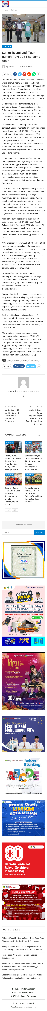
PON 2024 (17, 360)
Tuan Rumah (34, 360)
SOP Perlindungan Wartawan (23, 996)
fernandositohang (29, 1007)
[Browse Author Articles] (23, 382)
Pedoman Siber (28, 989)
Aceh (9, 360)
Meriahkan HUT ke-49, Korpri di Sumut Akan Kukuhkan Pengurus (12, 415)
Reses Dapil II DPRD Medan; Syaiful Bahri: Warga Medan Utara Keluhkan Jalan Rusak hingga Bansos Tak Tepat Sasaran (22, 966)
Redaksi (15, 989)
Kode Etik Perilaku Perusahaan (23, 992)
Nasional (29, 474)
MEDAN (28, 442)
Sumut (25, 360)
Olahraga (7, 47)
